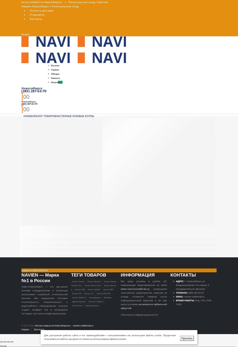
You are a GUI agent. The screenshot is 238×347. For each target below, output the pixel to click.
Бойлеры (108, 297)
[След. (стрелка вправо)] (4, 345)
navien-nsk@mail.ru (194, 296)
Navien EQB (80, 289)
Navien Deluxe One (93, 285)
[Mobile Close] (2, 336)
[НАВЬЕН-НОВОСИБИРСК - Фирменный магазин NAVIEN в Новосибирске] (77, 41)
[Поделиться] (8, 341)
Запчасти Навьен (96, 301)
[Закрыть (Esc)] (11, 341)
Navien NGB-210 (79, 297)
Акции (25, 34)
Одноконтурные (92, 305)
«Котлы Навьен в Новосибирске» (53, 325)
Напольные (77, 305)
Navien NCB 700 (103, 293)
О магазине (37, 14)
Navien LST (89, 293)
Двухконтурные (79, 301)
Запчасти (39, 329)
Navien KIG (77, 293)
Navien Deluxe (78, 281)
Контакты (36, 19)
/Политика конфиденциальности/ (139, 314)
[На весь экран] (4, 341)
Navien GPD (108, 289)
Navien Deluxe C (94, 281)
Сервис (25, 329)
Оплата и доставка (41, 10)
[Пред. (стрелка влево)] (1, 345)
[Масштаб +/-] (1, 341)
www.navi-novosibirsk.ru (135, 288)
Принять (187, 338)
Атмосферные (95, 297)
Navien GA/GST (94, 289)
